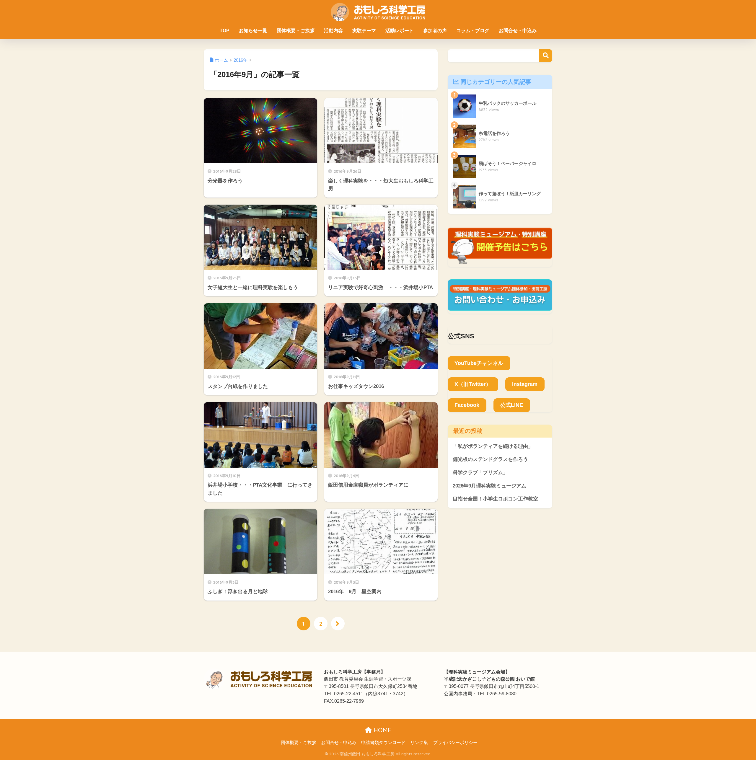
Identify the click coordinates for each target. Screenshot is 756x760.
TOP (224, 30)
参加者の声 (435, 30)
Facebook (466, 405)
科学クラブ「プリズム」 (480, 472)
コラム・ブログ (472, 30)
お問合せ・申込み (518, 30)
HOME (381, 730)
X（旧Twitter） (472, 384)
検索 (545, 55)
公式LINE (511, 405)
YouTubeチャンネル (478, 363)
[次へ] (338, 623)
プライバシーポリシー (455, 742)
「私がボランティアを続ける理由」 (493, 446)
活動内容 (333, 30)
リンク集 (419, 742)
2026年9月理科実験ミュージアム (489, 486)
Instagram (524, 384)
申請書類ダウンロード (383, 742)
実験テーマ (364, 30)
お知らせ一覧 (253, 30)
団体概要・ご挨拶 (296, 30)
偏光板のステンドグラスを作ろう (490, 459)
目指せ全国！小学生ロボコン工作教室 (495, 499)
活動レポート (399, 30)
